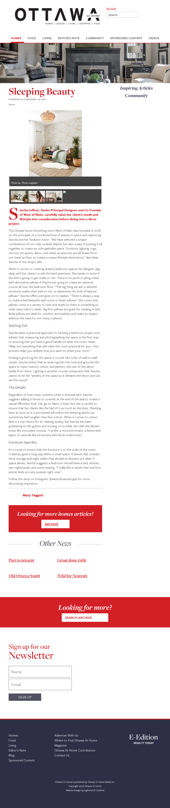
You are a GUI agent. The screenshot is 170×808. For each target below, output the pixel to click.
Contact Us (61, 755)
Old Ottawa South (24, 575)
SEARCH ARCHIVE (78, 617)
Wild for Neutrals (72, 575)
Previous (4, 148)
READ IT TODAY (144, 743)
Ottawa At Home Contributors (74, 750)
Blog (11, 755)
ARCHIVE (51, 524)
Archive (111, 8)
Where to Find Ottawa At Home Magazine (75, 742)
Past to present (21, 560)
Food (12, 740)
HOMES (16, 38)
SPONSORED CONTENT (126, 38)
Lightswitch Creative (94, 790)
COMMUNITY (95, 38)
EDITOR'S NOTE (69, 38)
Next (106, 148)
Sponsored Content (22, 760)
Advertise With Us (66, 735)
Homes (13, 735)
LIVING (47, 38)
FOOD (32, 38)
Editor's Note (17, 750)
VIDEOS (154, 38)
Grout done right (71, 560)
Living (12, 745)
